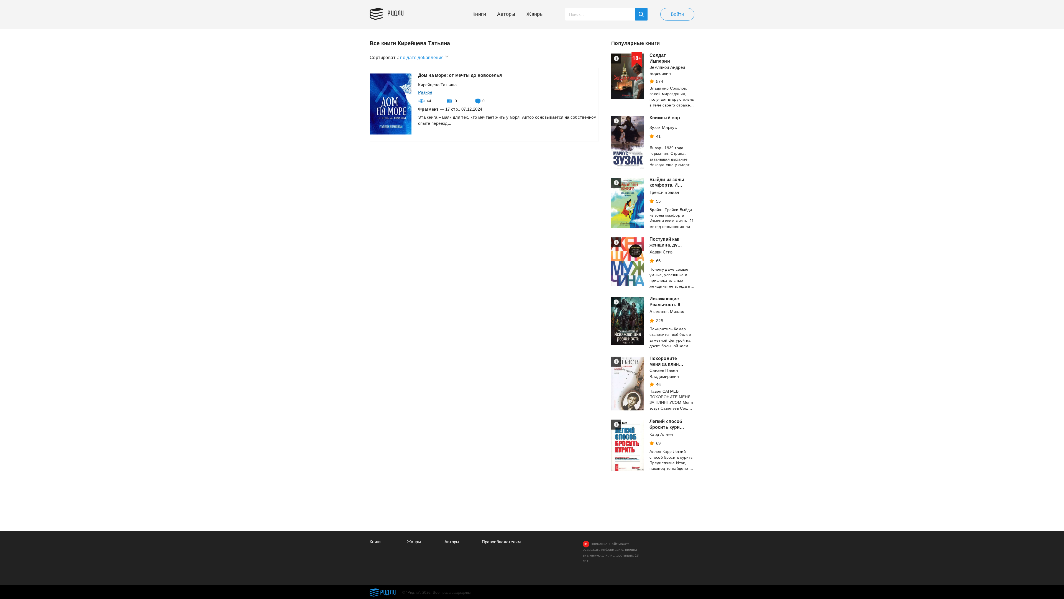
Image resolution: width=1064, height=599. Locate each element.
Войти (677, 14)
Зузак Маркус (663, 127)
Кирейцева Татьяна (437, 84)
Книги (479, 14)
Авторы (506, 14)
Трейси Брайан (664, 192)
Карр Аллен (661, 434)
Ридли (395, 13)
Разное (425, 92)
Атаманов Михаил (667, 311)
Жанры (535, 14)
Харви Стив (661, 252)
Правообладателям (501, 541)
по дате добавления (422, 57)
